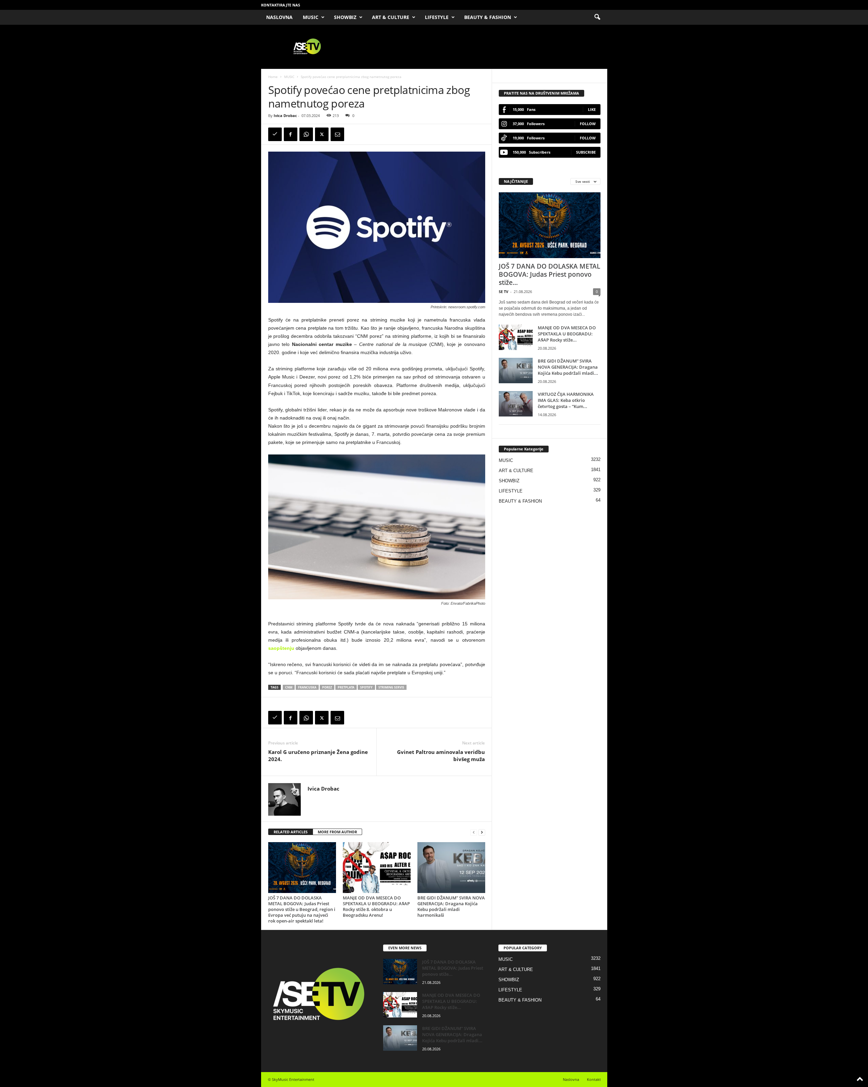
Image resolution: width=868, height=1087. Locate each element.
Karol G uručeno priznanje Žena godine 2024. (318, 755)
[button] (597, 17)
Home (273, 76)
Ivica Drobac (285, 115)
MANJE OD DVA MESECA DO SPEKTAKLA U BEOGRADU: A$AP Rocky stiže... (567, 334)
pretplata (346, 687)
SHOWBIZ (345, 17)
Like (592, 109)
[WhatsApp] (306, 134)
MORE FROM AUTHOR (337, 831)
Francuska (307, 687)
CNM (288, 687)
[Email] (337, 134)
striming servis (391, 687)
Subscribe (586, 152)
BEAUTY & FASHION (487, 17)
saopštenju (281, 648)
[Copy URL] (275, 134)
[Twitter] (322, 134)
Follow (588, 123)
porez (327, 687)
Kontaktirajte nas (280, 4)
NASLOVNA (279, 17)
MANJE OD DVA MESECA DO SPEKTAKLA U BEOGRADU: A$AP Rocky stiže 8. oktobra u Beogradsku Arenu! (376, 906)
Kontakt (594, 1079)
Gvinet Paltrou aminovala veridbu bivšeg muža (441, 755)
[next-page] (481, 832)
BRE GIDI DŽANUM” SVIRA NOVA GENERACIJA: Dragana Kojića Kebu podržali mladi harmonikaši (451, 906)
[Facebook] (290, 134)
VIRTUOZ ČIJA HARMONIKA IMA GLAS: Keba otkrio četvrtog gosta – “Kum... (566, 400)
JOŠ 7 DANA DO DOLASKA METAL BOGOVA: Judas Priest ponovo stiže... (549, 274)
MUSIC (310, 17)
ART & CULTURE (390, 17)
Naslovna (571, 1079)
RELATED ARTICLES (291, 831)
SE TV (503, 291)
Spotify (366, 687)
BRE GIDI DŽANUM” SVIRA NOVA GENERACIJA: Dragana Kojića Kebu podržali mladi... (568, 367)
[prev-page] (473, 832)
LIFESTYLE (437, 17)
